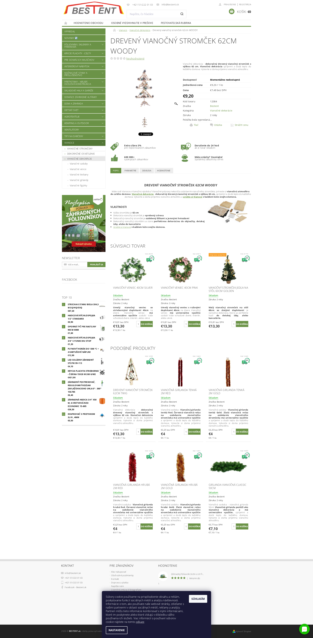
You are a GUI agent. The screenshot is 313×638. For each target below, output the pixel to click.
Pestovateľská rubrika (176, 22)
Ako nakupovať (118, 571)
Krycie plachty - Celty (77, 53)
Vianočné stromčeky (80, 148)
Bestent (214, 106)
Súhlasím (198, 599)
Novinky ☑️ (71, 37)
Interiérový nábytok (76, 66)
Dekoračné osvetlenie (81, 153)
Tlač (196, 125)
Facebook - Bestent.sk (75, 587)
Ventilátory (71, 129)
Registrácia (245, 4)
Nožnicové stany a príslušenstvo (75, 74)
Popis (116, 170)
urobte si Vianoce (192, 196)
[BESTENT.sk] (94, 8)
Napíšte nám (117, 586)
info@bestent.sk (73, 573)
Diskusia (146, 170)
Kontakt (115, 578)
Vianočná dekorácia (143, 194)
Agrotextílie (72, 116)
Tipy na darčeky (73, 136)
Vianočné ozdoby (79, 163)
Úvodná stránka (66, 23)
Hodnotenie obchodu (88, 22)
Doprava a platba (119, 582)
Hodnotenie (163, 170)
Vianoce (69, 142)
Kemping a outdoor (76, 123)
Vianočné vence (78, 169)
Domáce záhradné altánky (80, 97)
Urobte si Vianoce (122, 227)
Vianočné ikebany (79, 174)
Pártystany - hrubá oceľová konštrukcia (77, 83)
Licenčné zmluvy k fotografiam (126, 589)
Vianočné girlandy (79, 180)
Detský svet (71, 110)
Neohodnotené (135, 58)
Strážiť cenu (241, 125)
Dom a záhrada (73, 103)
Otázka (218, 125)
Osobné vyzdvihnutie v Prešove (132, 22)
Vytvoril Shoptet (243, 631)
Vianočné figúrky (78, 185)
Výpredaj (69, 31)
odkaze (140, 622)
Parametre (130, 170)
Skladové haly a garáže (78, 90)
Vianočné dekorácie (79, 158)
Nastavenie (117, 630)
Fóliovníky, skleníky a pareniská (77, 45)
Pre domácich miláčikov (79, 59)
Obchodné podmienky (122, 575)
